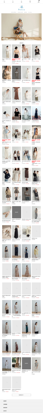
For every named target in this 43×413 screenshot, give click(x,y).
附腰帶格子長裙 (34, 239)
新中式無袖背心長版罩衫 (26, 120)
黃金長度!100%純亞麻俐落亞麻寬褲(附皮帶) (16, 297)
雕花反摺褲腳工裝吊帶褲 (16, 355)
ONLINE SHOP (20, 12)
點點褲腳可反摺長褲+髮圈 (26, 220)
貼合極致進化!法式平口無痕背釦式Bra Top (26, 375)
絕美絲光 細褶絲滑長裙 (16, 239)
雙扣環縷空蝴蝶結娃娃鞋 (6, 220)
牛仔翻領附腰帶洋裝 (35, 120)
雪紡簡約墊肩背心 (35, 336)
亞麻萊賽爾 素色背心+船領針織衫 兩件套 (36, 183)
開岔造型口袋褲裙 (25, 182)
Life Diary (30, 12)
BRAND (25, 12)
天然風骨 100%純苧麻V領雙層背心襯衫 (36, 297)
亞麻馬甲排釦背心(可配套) (36, 355)
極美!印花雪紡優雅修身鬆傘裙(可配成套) (26, 278)
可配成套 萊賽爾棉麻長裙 (16, 101)
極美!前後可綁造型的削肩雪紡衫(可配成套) (16, 278)
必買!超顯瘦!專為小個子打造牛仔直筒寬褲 (16, 259)
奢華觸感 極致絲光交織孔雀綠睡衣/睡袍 (26, 337)
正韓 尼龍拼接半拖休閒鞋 (26, 239)
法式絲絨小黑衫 (14, 120)
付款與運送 (5, 408)
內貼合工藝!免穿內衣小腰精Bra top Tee (6, 142)
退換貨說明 (5, 411)
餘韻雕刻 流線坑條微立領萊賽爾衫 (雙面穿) (6, 278)
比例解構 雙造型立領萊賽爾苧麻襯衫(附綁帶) (36, 259)
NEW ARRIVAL (13, 12)
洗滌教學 (4, 404)
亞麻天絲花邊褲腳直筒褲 (6, 355)
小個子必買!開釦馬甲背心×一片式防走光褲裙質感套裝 (16, 317)
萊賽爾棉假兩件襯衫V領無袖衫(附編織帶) (6, 337)
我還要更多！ (21, 398)
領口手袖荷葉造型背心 (26, 201)
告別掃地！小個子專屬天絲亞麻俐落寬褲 (6, 161)
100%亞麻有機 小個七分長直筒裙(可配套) (6, 375)
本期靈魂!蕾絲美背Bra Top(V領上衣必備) (6, 259)
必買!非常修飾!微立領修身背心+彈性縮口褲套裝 (36, 221)
